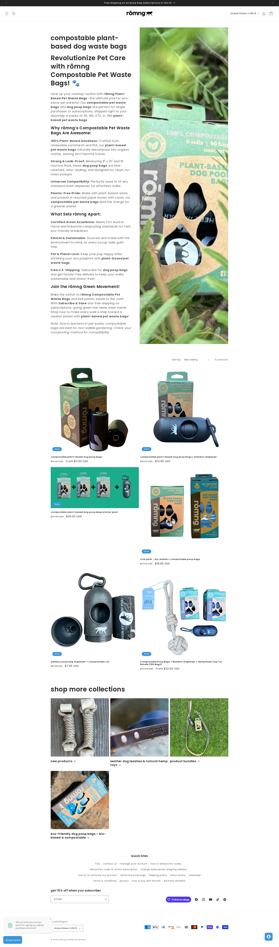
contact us (110, 863)
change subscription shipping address (164, 869)
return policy (178, 875)
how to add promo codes (165, 863)
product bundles (183, 761)
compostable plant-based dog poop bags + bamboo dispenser (178, 457)
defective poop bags (133, 875)
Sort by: (176, 359)
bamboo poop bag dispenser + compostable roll (80, 661)
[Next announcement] (272, 3)
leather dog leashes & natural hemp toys (139, 763)
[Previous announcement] (6, 3)
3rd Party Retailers (175, 880)
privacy (124, 880)
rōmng (62, 939)
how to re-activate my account (97, 875)
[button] (6, 13)
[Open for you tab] (269, 937)
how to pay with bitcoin (146, 880)
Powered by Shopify (76, 939)
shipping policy (158, 875)
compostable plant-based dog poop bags (76, 457)
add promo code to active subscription (114, 869)
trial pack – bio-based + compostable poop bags (170, 559)
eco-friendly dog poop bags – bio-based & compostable (78, 836)
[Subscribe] (105, 899)
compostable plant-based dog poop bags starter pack (84, 512)
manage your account (133, 863)
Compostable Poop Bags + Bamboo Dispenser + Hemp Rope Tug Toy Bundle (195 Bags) (181, 663)
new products (61, 761)
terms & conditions (105, 880)
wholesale (195, 875)
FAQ (97, 863)
